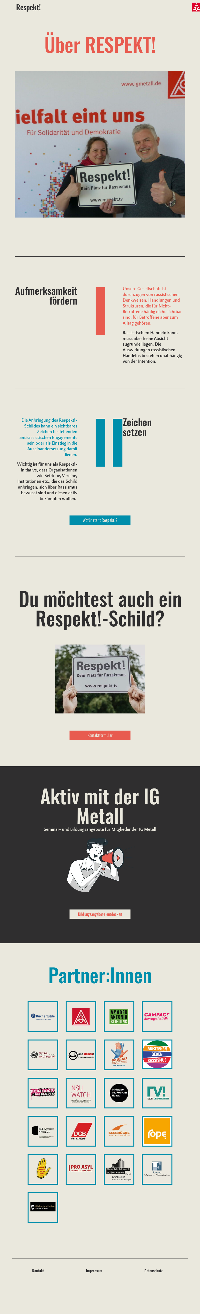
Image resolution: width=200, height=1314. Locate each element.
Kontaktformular (100, 735)
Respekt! (28, 6)
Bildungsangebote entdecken (100, 914)
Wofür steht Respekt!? (100, 520)
